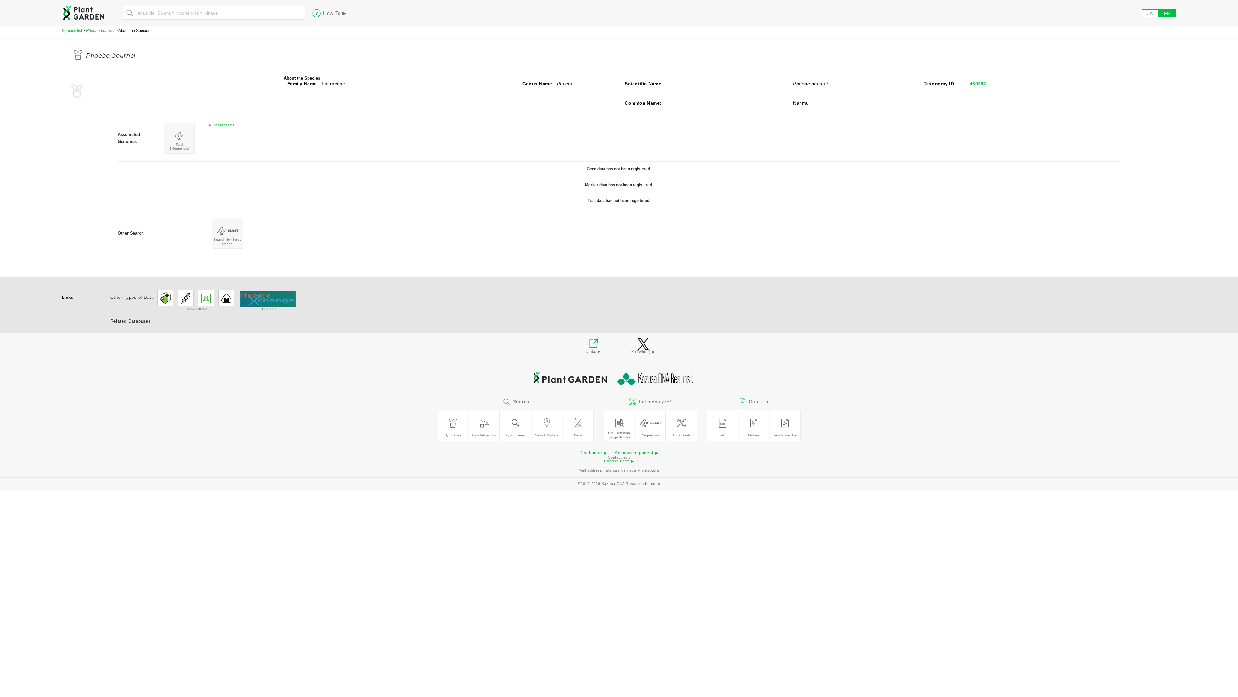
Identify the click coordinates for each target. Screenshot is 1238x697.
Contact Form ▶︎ (619, 461)
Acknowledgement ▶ (637, 452)
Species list (72, 30)
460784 (978, 83)
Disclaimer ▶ (593, 452)
